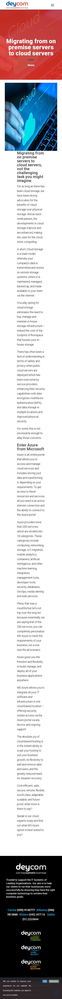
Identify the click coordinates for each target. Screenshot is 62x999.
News (31, 65)
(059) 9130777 (26, 910)
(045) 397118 (37, 914)
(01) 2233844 (30, 919)
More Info (54, 981)
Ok (45, 981)
